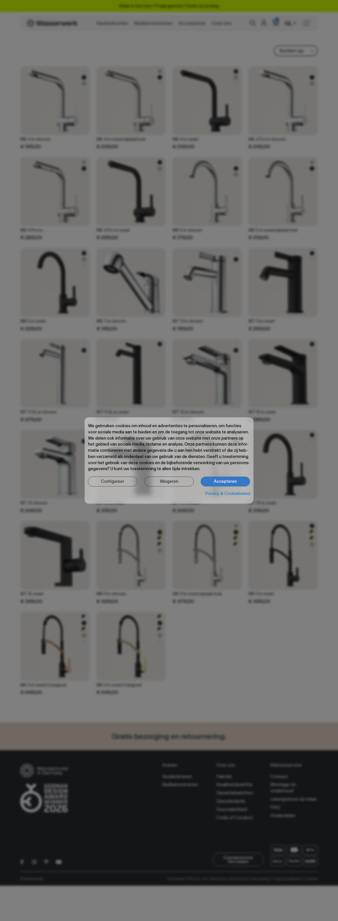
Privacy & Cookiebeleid (227, 493)
